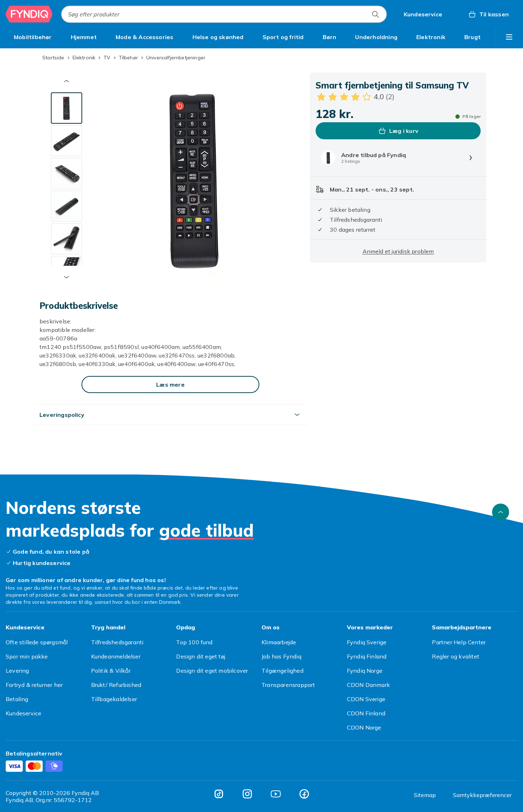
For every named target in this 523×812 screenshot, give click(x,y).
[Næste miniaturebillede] (66, 277)
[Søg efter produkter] (375, 14)
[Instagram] (247, 793)
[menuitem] (32, 36)
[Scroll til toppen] (500, 512)
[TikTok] (218, 793)
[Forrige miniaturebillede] (66, 81)
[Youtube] (275, 793)
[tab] (66, 108)
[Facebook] (304, 793)
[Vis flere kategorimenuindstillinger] (509, 36)
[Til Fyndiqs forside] (29, 14)
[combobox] (224, 14)
